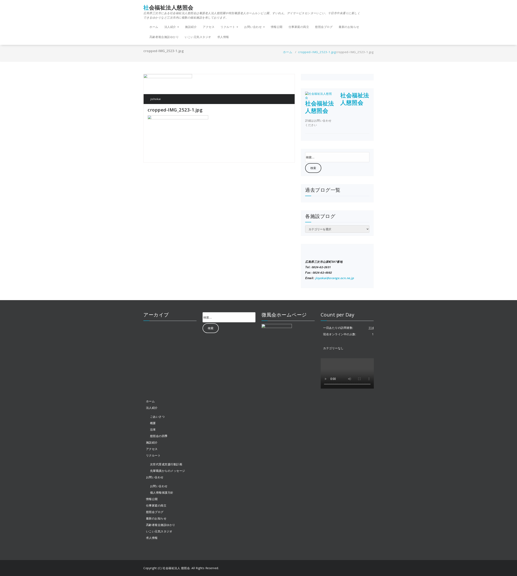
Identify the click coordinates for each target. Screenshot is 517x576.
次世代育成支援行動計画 (166, 464)
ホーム (153, 27)
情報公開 (277, 27)
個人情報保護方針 (161, 492)
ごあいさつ (157, 416)
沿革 (153, 429)
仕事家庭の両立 (299, 27)
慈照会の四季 (159, 436)
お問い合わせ (159, 486)
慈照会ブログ (324, 27)
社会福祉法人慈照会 (251, 11)
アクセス (208, 27)
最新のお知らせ (349, 27)
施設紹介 (191, 27)
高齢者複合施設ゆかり (164, 37)
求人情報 (223, 37)
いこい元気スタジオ (198, 37)
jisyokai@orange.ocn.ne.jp (334, 278)
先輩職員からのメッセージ (167, 471)
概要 (153, 423)
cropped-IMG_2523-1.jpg (317, 52)
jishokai (155, 99)
